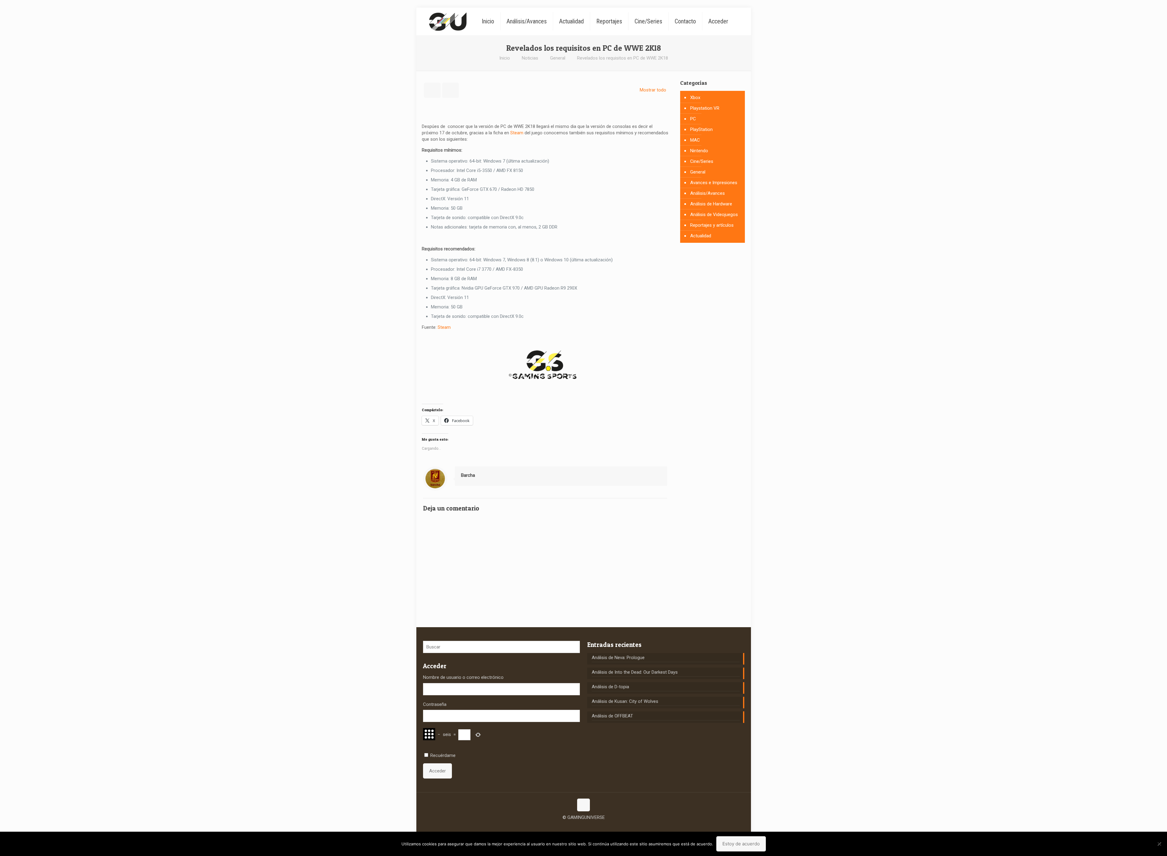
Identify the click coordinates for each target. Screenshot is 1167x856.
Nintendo (699, 150)
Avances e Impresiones (713, 182)
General (557, 58)
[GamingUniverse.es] (447, 21)
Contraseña (434, 704)
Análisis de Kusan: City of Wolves (625, 701)
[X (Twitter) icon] (583, 827)
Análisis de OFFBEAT (612, 716)
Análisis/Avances (707, 193)
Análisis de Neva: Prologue (618, 657)
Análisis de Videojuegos (714, 214)
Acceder (437, 771)
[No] (1159, 844)
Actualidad (700, 236)
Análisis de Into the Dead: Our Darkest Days (635, 672)
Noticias (530, 58)
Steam (516, 133)
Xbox (695, 97)
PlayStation (701, 129)
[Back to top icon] (583, 805)
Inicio (504, 58)
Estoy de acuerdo (741, 844)
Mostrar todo (653, 90)
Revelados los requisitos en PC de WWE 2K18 (622, 58)
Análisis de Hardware (711, 204)
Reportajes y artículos (712, 225)
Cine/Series (701, 161)
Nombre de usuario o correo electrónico (463, 677)
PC (693, 119)
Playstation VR (704, 108)
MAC (695, 140)
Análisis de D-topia (610, 686)
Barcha (468, 475)
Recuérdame (443, 755)
